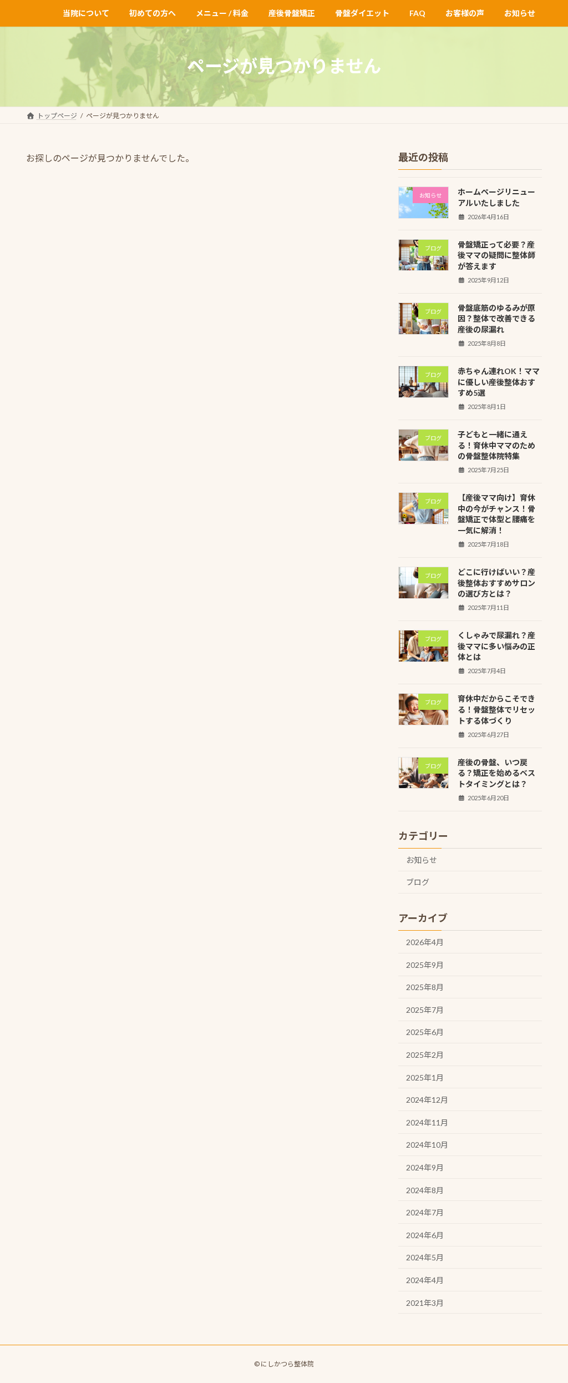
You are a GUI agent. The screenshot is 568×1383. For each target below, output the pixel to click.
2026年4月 (425, 942)
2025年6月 (425, 1032)
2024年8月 (425, 1189)
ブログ (417, 882)
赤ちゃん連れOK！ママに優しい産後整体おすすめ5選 (499, 381)
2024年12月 (427, 1099)
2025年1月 (425, 1077)
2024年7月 (425, 1212)
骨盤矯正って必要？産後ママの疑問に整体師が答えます (496, 254)
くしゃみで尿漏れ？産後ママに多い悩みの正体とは (496, 646)
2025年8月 (425, 987)
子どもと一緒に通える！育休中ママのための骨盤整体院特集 (496, 445)
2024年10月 (427, 1144)
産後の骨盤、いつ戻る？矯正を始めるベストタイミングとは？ (496, 772)
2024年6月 (425, 1234)
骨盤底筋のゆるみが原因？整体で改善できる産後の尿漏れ (496, 318)
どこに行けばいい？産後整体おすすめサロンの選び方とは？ (496, 582)
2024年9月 (425, 1167)
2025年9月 (425, 964)
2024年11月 (427, 1122)
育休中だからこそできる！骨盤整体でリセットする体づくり (496, 709)
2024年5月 (425, 1257)
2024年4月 (425, 1280)
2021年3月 (425, 1302)
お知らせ (421, 859)
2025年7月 (425, 1009)
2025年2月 (425, 1054)
